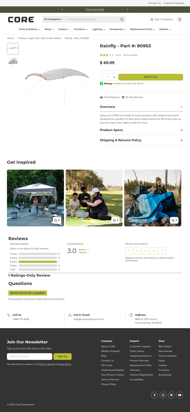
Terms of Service (47, 364)
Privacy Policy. (64, 364)
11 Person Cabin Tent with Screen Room (39, 38)
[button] (62, 9)
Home (10, 38)
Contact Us (154, 3)
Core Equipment (24, 404)
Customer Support (173, 3)
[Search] (122, 19)
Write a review (130, 55)
